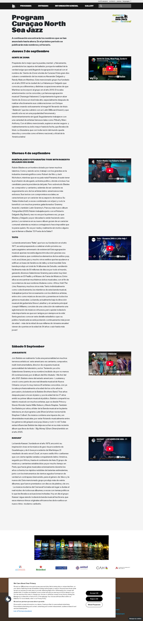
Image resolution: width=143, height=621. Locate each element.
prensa (119, 1)
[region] (62, 598)
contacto (112, 1)
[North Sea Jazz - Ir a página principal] (13, 5)
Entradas (43, 6)
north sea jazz (103, 1)
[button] (8, 599)
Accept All (94, 593)
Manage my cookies (135, 618)
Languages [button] (126, 1)
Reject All (94, 599)
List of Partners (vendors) (23, 611)
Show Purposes (94, 605)
